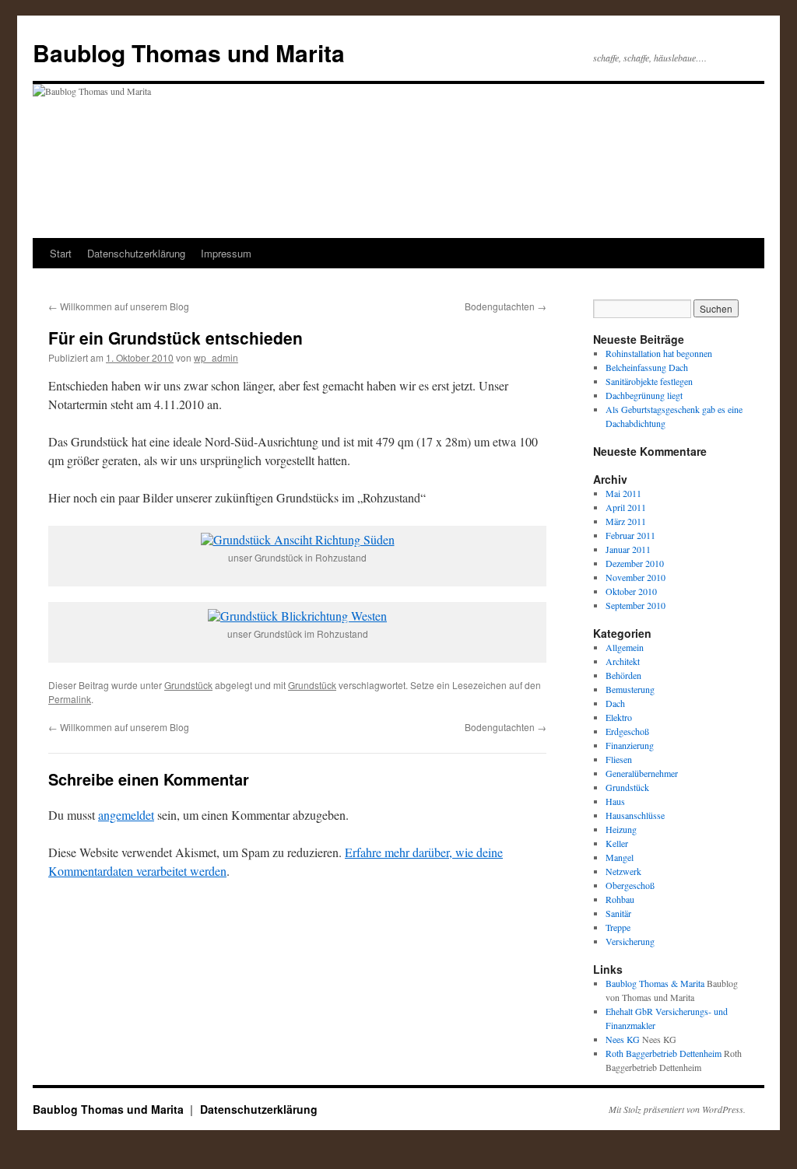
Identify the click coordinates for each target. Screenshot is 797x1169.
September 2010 (635, 605)
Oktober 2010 (631, 591)
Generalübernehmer (642, 773)
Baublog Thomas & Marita (655, 983)
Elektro (619, 717)
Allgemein (625, 647)
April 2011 (626, 507)
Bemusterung (630, 689)
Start (61, 253)
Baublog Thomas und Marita (189, 52)
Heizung (621, 829)
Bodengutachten (505, 306)
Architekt (623, 661)
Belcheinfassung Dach (647, 367)
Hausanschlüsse (635, 815)
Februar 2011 (630, 535)
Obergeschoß (630, 885)
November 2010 (635, 577)
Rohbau (620, 899)
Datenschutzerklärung (136, 253)
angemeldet (126, 815)
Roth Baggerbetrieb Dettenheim (664, 1053)
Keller (617, 843)
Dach (615, 703)
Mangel (620, 857)
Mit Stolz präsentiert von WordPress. (677, 1109)
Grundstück (188, 684)
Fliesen (619, 759)
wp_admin (216, 357)
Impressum (226, 253)
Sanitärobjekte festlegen (649, 381)
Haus (615, 801)
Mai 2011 (623, 493)
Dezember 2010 (635, 563)
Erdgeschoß (627, 731)
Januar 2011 (628, 549)
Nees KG (623, 1039)
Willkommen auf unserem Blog (118, 306)
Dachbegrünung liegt (644, 395)
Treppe (618, 927)
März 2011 (626, 521)
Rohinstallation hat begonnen (659, 353)
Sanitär (618, 913)
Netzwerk (623, 871)
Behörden (623, 675)
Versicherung (630, 941)
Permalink (69, 698)
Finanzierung (630, 745)
